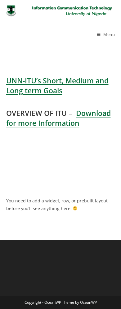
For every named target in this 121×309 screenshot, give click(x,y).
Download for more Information (58, 118)
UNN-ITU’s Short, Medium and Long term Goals (57, 85)
